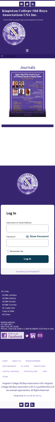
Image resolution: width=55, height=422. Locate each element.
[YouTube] (21, 4)
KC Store (25, 366)
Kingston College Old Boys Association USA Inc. (24, 13)
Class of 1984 (8, 311)
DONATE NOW (39, 366)
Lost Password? (32, 271)
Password (10, 237)
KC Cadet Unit (8, 308)
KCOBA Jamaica (9, 295)
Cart (45, 371)
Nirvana (27, 395)
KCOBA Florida (8, 301)
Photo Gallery (31, 371)
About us (16, 361)
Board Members (33, 361)
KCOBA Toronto (9, 304)
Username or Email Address (18, 223)
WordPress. (37, 395)
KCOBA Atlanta (9, 298)
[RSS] (32, 4)
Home (4, 361)
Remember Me (16, 251)
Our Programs (9, 366)
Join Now (19, 271)
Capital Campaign (10, 371)
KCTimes (6, 314)
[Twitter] (27, 4)
